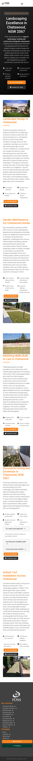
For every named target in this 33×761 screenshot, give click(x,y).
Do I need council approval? (14, 528)
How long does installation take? (16, 542)
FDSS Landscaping (18, 758)
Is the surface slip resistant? (15, 549)
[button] (5, 456)
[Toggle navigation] (22, 4)
